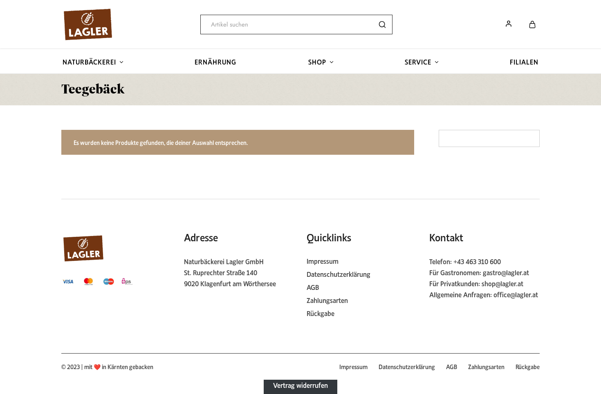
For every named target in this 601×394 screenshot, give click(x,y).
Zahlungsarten (327, 299)
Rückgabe (320, 312)
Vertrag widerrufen (300, 384)
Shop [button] (317, 61)
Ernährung (215, 61)
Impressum (323, 260)
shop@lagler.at (502, 282)
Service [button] (418, 61)
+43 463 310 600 (477, 260)
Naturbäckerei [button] (89, 61)
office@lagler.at (515, 293)
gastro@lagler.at (506, 271)
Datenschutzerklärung (338, 273)
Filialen (524, 61)
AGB (313, 286)
